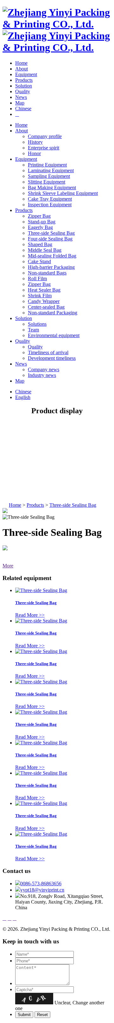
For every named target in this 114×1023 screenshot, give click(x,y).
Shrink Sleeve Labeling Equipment (63, 193)
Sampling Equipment (49, 176)
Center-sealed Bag (46, 307)
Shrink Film (40, 295)
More (8, 565)
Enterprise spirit (43, 147)
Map (19, 103)
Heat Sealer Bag (44, 290)
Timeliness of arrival (48, 352)
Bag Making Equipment (52, 187)
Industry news (42, 375)
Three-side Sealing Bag (51, 233)
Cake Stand (39, 261)
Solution (23, 85)
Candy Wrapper (44, 301)
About (21, 68)
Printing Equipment (47, 164)
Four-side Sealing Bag (50, 238)
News (21, 97)
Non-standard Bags (47, 272)
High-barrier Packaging (51, 267)
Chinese (23, 108)
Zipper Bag (39, 216)
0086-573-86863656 (40, 883)
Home (21, 63)
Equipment (26, 74)
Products (24, 80)
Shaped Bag (40, 244)
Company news (43, 369)
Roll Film (37, 278)
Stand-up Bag (41, 221)
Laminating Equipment (51, 170)
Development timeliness (52, 358)
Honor (34, 153)
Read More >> (30, 615)
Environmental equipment (53, 335)
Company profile (45, 136)
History (35, 142)
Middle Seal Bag (44, 250)
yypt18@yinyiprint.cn (42, 890)
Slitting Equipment (46, 182)
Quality (22, 91)
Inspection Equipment (50, 204)
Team (33, 329)
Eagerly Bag (40, 227)
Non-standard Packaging (52, 312)
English (22, 397)
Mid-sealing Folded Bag (52, 255)
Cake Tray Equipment (50, 199)
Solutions (37, 324)
